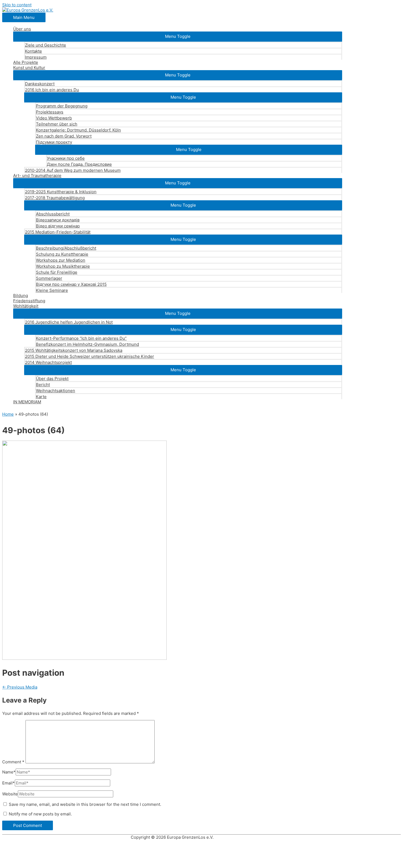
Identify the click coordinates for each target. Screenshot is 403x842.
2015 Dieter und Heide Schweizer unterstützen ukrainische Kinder (89, 356)
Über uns (22, 29)
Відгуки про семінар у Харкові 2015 (71, 284)
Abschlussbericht (53, 213)
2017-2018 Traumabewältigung (55, 197)
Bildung (20, 295)
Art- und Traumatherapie (37, 175)
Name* (9, 772)
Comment (13, 761)
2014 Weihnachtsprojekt (48, 362)
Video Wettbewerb (54, 118)
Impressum (36, 57)
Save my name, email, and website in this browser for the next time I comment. (85, 804)
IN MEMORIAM (27, 401)
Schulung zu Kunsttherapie (62, 254)
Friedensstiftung (29, 300)
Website (10, 794)
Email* (8, 783)
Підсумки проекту (54, 142)
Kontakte (33, 51)
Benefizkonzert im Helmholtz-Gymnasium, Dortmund (87, 344)
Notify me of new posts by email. (40, 814)
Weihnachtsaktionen (55, 390)
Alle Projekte (25, 62)
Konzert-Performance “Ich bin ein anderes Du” (81, 338)
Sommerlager (49, 278)
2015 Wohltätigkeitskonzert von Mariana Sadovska (73, 350)
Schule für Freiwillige (56, 272)
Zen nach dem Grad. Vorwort (64, 136)
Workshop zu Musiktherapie (63, 266)
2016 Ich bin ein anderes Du (52, 89)
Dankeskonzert (40, 83)
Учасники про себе (66, 158)
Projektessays (49, 112)
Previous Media (19, 687)
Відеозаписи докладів (58, 219)
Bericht (43, 384)
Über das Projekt (52, 378)
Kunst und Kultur (29, 67)
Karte (41, 396)
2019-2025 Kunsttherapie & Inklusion (61, 191)
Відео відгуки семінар (58, 226)
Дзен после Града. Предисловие (79, 164)
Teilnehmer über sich (56, 124)
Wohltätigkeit (25, 306)
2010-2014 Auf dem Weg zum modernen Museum (73, 170)
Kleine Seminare (52, 290)
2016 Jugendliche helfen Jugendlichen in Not (69, 322)
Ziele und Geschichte (45, 45)
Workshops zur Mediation (60, 260)
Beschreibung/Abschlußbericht (66, 248)
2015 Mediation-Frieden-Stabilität (57, 232)
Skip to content (17, 4)
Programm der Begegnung (61, 106)
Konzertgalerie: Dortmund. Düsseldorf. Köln (78, 130)
